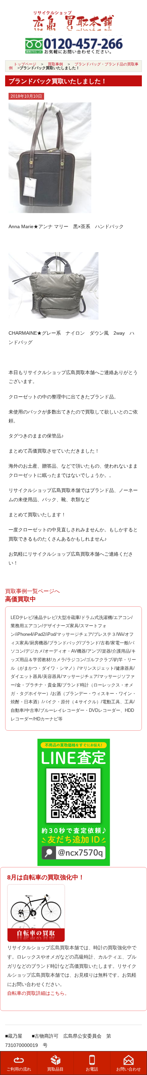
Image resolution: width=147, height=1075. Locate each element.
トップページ (25, 64)
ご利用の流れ (18, 1069)
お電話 (92, 1069)
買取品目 (55, 1069)
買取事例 (55, 64)
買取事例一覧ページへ (32, 591)
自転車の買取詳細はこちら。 (38, 993)
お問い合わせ (128, 1069)
